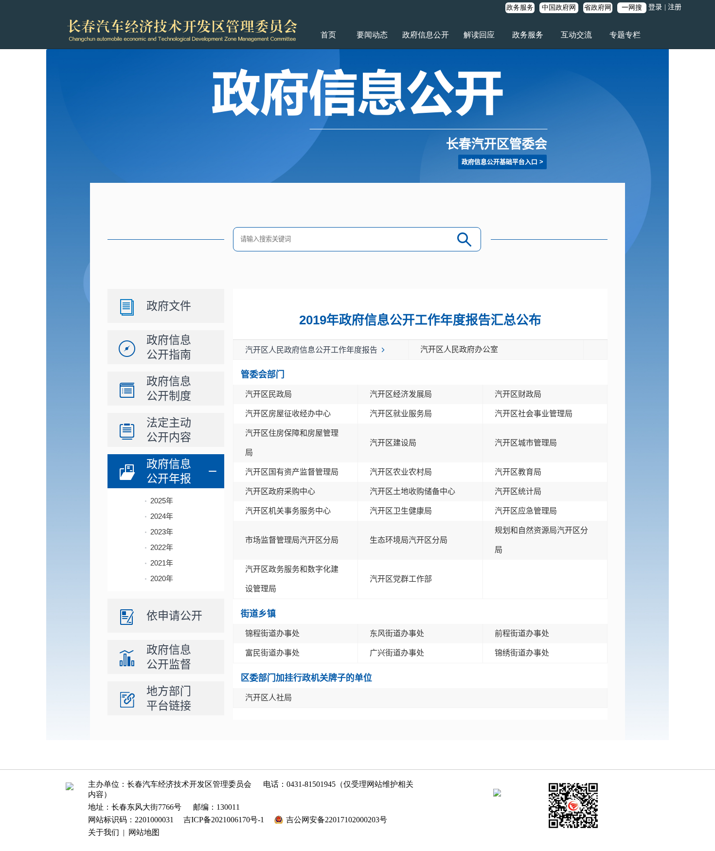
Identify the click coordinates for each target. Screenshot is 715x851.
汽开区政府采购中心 (280, 491)
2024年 (161, 516)
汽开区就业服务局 (401, 413)
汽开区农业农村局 (401, 472)
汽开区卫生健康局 (401, 511)
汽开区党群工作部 (401, 579)
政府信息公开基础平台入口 (499, 161)
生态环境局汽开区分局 (408, 540)
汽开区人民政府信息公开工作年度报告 (311, 350)
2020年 (161, 578)
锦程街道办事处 (272, 633)
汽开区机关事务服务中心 (288, 511)
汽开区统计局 (518, 491)
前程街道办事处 (522, 633)
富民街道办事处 (272, 653)
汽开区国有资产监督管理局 (292, 472)
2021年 (161, 563)
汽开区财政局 (518, 394)
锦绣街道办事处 (522, 653)
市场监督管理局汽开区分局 (292, 540)
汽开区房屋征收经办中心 (288, 413)
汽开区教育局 (518, 472)
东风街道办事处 (397, 633)
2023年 (161, 532)
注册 (674, 7)
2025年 (161, 500)
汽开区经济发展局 (401, 394)
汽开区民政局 (268, 394)
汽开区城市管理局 (526, 443)
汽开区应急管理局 (526, 511)
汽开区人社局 (268, 697)
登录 (655, 7)
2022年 (161, 547)
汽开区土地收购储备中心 (412, 491)
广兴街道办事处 (397, 653)
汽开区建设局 (393, 443)
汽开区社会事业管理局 (533, 413)
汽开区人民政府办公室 (459, 349)
